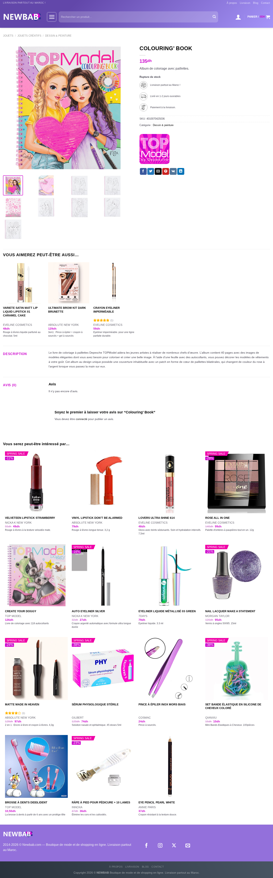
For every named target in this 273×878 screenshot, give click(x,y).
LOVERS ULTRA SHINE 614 (156, 517)
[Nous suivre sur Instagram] (160, 845)
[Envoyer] (214, 17)
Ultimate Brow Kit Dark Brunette (67, 309)
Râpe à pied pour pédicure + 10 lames (101, 802)
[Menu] (51, 17)
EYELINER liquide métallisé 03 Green (167, 611)
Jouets (8, 35)
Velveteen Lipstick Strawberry (30, 517)
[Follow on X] (174, 845)
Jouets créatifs (29, 35)
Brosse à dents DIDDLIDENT (26, 802)
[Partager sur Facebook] (143, 171)
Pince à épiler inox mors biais (161, 704)
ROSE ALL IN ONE (217, 517)
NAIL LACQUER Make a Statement (230, 611)
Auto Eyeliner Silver (88, 611)
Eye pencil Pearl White (156, 802)
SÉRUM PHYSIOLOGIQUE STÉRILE (95, 704)
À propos (232, 2)
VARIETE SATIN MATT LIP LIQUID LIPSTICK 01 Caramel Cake (20, 311)
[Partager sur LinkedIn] (180, 171)
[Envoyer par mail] (158, 171)
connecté (81, 419)
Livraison (245, 2)
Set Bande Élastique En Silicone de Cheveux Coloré (233, 706)
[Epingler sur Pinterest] (165, 171)
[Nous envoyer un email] (187, 845)
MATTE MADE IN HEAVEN (22, 704)
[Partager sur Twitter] (150, 171)
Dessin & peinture (58, 35)
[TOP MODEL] (154, 149)
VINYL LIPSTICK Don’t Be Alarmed (97, 517)
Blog (255, 2)
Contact (265, 2)
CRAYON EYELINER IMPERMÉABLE (106, 309)
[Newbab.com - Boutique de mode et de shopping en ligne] (22, 17)
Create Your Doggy (20, 611)
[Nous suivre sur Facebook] (146, 845)
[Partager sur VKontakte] (173, 171)
